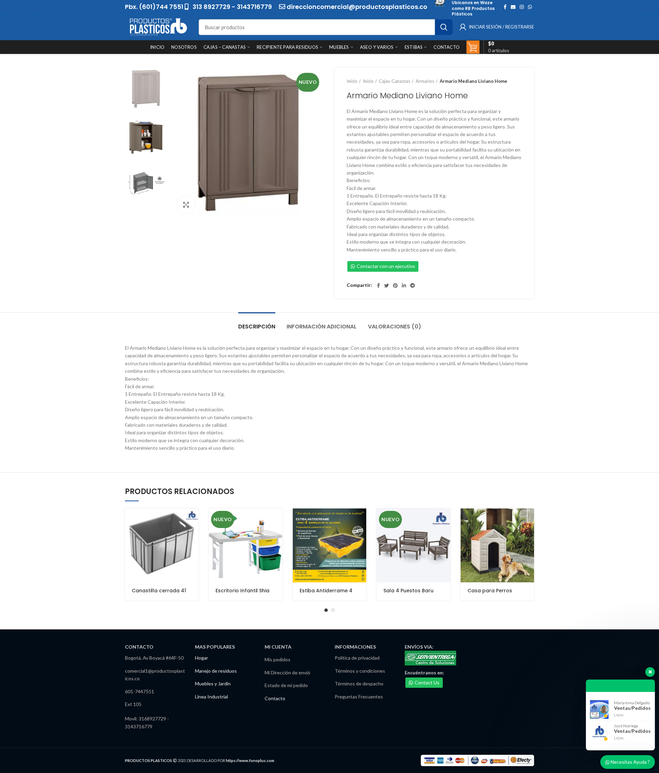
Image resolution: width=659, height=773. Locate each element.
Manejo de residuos (216, 671)
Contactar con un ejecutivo (386, 266)
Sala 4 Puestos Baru (408, 590)
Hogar (201, 658)
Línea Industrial (211, 696)
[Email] (513, 6)
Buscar (444, 27)
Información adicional (322, 327)
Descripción (256, 327)
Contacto (275, 698)
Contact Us (427, 682)
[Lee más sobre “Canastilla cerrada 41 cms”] (193, 519)
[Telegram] (412, 285)
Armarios (425, 81)
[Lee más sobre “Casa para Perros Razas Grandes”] (528, 519)
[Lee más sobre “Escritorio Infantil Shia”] (277, 519)
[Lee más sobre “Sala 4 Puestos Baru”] (445, 519)
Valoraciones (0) (394, 327)
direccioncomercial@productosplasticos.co (357, 6)
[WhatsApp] (530, 6)
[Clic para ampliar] (186, 204)
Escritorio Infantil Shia (242, 590)
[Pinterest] (395, 285)
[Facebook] (505, 6)
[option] (146, 88)
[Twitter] (386, 285)
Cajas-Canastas (394, 81)
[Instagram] (522, 6)
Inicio (352, 81)
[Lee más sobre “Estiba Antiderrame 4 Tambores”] (361, 519)
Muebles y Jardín (213, 683)
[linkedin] (404, 285)
